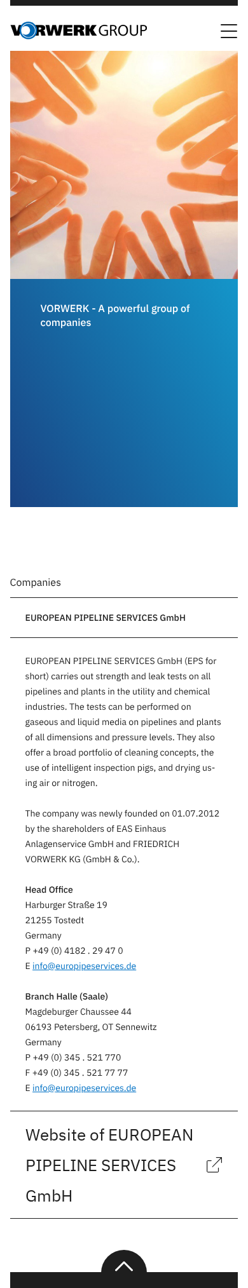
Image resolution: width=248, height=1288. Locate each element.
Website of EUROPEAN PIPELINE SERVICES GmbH (109, 1164)
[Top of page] (124, 1261)
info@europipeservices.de (84, 966)
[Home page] (78, 35)
